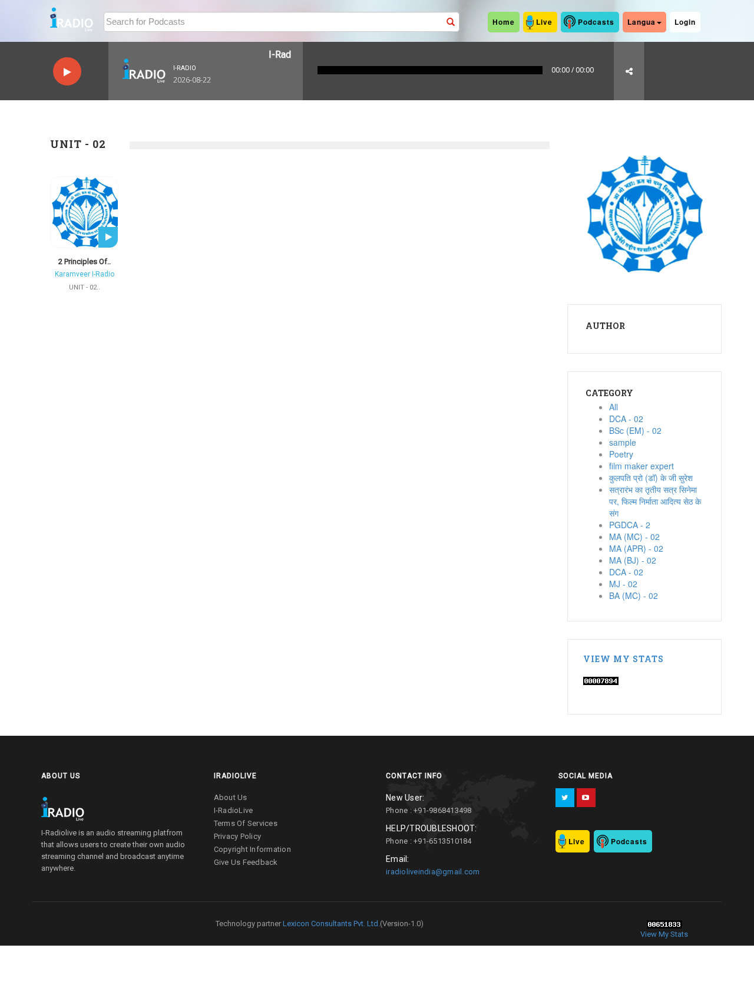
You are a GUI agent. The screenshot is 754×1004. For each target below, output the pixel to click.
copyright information (252, 849)
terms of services (245, 823)
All (613, 407)
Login (685, 22)
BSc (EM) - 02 (635, 430)
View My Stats (623, 658)
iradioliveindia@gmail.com (432, 871)
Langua (641, 22)
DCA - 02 (626, 418)
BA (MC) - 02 (633, 595)
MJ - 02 (623, 584)
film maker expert (641, 466)
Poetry (621, 454)
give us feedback (246, 862)
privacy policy (238, 836)
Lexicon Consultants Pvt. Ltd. (330, 923)
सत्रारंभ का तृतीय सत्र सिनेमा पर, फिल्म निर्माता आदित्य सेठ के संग (655, 501)
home (503, 22)
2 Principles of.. (84, 261)
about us (230, 797)
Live (544, 22)
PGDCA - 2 (629, 525)
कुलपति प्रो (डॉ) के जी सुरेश (651, 477)
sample (622, 442)
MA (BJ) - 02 (632, 560)
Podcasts (596, 22)
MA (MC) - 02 (634, 536)
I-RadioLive (233, 810)
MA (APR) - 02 (636, 548)
